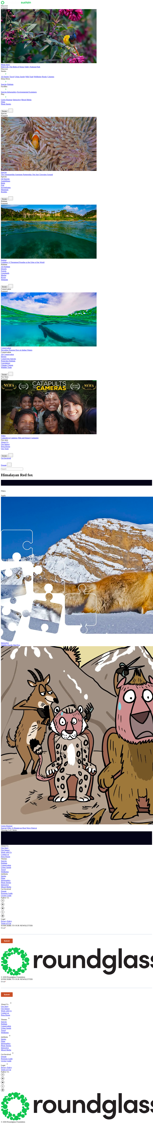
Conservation (6, 865)
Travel (11, 77)
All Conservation (7, 354)
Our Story (4, 848)
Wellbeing (37, 77)
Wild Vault (29, 77)
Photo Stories (6, 104)
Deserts (4, 269)
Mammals (4, 190)
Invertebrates (6, 187)
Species (4, 84)
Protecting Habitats (8, 361)
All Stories (5, 77)
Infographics (5, 880)
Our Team (5, 449)
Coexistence (5, 363)
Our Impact (5, 444)
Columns (50, 77)
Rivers (3, 277)
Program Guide (7, 893)
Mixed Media (26, 100)
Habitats (10, 84)
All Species (5, 179)
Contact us (5, 854)
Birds (3, 183)
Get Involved (6, 458)
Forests (3, 271)
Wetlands (4, 280)
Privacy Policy (6, 921)
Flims (3, 878)
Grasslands (5, 273)
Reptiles (4, 192)
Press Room (5, 447)
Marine (3, 275)
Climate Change (7, 365)
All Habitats (5, 267)
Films (3, 102)
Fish (2, 185)
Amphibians (5, 181)
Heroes (3, 357)
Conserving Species (8, 359)
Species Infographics (9, 92)
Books (44, 77)
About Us (4, 442)
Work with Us (6, 852)
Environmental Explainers (27, 92)
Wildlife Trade (6, 367)
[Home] (16, 4)
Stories (3, 876)
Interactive (17, 100)
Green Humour (6, 100)
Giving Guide (6, 896)
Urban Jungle (20, 77)
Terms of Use (6, 923)
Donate (4, 111)
